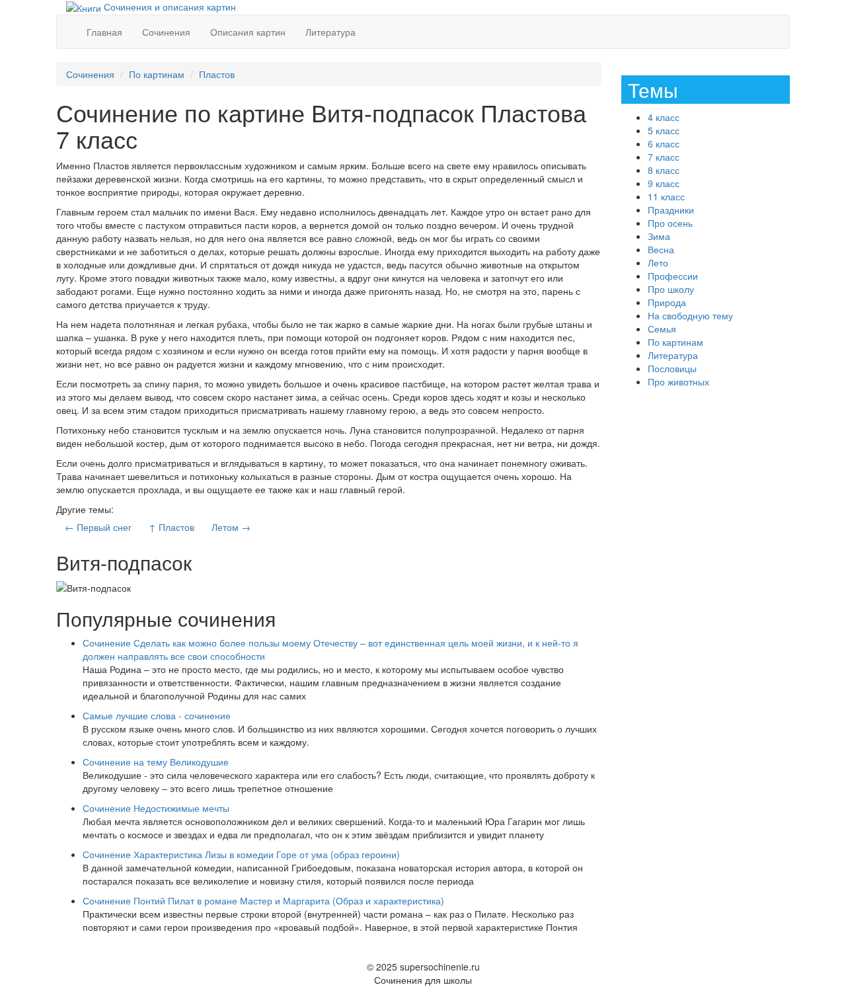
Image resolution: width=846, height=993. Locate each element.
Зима (659, 236)
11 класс (666, 196)
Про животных (678, 381)
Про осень (670, 222)
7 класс (663, 156)
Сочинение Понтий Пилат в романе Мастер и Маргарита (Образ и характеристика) (263, 900)
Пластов (217, 74)
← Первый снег (98, 527)
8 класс (663, 170)
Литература (330, 31)
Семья (662, 328)
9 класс (663, 183)
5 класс (663, 130)
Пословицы (672, 368)
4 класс (663, 117)
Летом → (231, 527)
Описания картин (248, 31)
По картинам (156, 74)
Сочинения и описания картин (168, 6)
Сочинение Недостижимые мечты (156, 807)
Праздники (671, 209)
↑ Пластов (171, 527)
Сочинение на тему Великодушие (156, 761)
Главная (104, 31)
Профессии (673, 275)
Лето (658, 262)
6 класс (663, 143)
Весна (661, 249)
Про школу (671, 289)
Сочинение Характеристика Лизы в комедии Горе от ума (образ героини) (241, 854)
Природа (667, 302)
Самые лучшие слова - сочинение (157, 715)
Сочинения (166, 31)
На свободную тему (690, 315)
